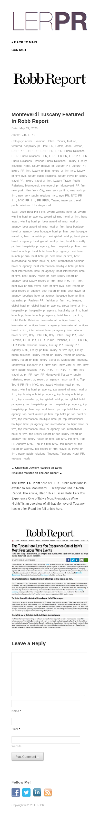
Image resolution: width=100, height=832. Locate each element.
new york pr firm (57, 190)
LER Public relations (24, 345)
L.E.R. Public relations (26, 156)
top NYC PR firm (67, 438)
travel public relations (31, 453)
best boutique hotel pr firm (51, 231)
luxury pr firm (41, 170)
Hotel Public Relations (25, 320)
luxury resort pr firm (25, 359)
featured (17, 146)
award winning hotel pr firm (61, 216)
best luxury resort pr (35, 275)
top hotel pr (62, 414)
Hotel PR (47, 146)
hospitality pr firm (69, 310)
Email (16, 729)
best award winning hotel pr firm (43, 226)
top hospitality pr (36, 404)
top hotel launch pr (48, 409)
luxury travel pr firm (38, 180)
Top (82, 379)
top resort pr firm (46, 448)
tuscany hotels (21, 458)
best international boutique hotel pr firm (59, 266)
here (59, 509)
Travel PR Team (29, 483)
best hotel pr (40, 256)
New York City (35, 190)
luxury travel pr (67, 175)
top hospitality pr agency (65, 404)
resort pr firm (69, 379)
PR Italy (33, 374)
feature (71, 141)
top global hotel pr (51, 399)
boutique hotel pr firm (70, 295)
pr (25, 374)
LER (44, 156)
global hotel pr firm (74, 305)
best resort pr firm (54, 290)
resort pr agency (48, 379)
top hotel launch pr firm (38, 414)
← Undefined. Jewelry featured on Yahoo (37, 467)
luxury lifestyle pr (43, 165)
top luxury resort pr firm (38, 438)
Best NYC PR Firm (69, 280)
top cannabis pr (28, 399)
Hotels (59, 146)
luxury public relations (42, 175)
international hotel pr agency (47, 330)
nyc (55, 195)
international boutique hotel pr (60, 320)
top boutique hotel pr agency (36, 394)
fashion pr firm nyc (58, 300)
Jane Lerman (73, 146)
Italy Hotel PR (38, 335)
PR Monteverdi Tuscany (56, 374)
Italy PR (71, 335)
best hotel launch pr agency (51, 251)
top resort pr (68, 443)
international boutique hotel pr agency (35, 325)
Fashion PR (36, 300)
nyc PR (64, 195)
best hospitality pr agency (32, 246)
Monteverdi (32, 185)
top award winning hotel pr (57, 384)
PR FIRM (43, 200)
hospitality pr (32, 146)
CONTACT (19, 50)
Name (16, 711)
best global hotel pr (60, 236)
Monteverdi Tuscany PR (27, 364)
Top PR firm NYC (46, 443)
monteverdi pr (49, 185)
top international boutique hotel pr (39, 418)
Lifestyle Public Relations (50, 160)
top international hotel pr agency (38, 428)
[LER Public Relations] (50, 20)
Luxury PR (63, 165)
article (29, 141)
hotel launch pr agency (40, 315)
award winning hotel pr (61, 211)
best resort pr (75, 285)
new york (18, 190)
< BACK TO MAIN (24, 42)
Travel (55, 200)
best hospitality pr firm (65, 246)
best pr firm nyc (53, 285)
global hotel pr (20, 305)
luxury (43, 345)
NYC (42, 369)
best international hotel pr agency (33, 270)
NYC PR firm (26, 200)
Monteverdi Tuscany (74, 359)
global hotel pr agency (46, 305)
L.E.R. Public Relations (70, 150)
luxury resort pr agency (70, 354)
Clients (61, 141)
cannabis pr (19, 300)
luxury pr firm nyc (63, 170)
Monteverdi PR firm (73, 185)
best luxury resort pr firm (39, 280)
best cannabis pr (35, 236)
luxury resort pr (43, 354)
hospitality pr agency (42, 310)
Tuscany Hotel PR (72, 453)
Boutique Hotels (45, 141)
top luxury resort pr (41, 433)
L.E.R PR (18, 150)
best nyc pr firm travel (26, 285)
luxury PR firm (21, 170)
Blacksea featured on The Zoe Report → (37, 472)
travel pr (66, 200)
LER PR (62, 156)
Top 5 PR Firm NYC (25, 384)
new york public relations (34, 195)
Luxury (72, 160)
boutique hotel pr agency (38, 295)
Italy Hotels (56, 335)
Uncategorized (42, 205)
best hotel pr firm (61, 256)
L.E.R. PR (28, 134)
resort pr (29, 379)
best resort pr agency (26, 290)
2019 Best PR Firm (32, 211)
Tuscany (52, 453)
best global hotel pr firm (49, 241)
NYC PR (52, 369)
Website (17, 746)
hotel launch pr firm (69, 315)
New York (51, 364)
